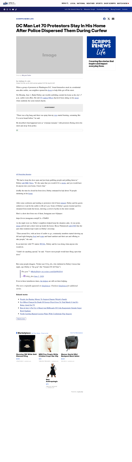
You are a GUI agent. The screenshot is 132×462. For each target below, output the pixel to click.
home (30, 193)
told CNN (72, 226)
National (81, 3)
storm (64, 183)
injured (63, 203)
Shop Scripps (110, 3)
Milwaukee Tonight (89, 9)
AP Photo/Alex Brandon (23, 174)
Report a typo (21, 318)
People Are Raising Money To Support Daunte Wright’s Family (43, 299)
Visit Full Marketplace (76, 333)
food (34, 236)
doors (50, 90)
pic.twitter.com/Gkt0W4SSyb (52, 271)
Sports (99, 3)
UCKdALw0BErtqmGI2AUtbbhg (13, 9)
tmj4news (8, 9)
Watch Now (122, 3)
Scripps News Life (25, 19)
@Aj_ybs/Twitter (26, 75)
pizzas (18, 226)
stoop (77, 98)
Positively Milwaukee (103, 9)
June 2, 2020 (39, 276)
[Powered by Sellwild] (80, 391)
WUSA (42, 244)
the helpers (44, 281)
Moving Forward (115, 9)
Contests (124, 9)
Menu (64, 3)
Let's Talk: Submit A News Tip (73, 9)
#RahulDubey (36, 271)
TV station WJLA (46, 98)
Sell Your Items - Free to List (39, 333)
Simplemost (46, 285)
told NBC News (27, 183)
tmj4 (5, 9)
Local (73, 3)
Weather (90, 3)
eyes (55, 115)
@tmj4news (16, 9)
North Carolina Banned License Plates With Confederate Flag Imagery (46, 313)
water (42, 236)
